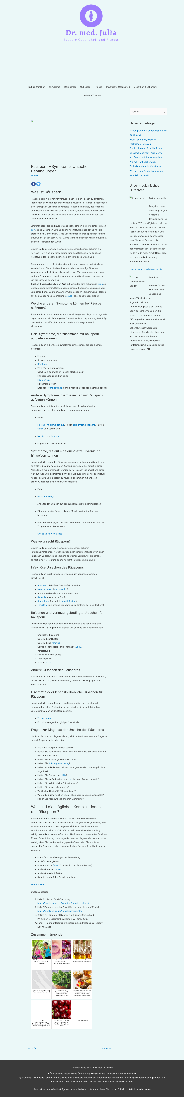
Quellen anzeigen (39, 892)
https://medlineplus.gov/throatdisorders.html (59, 911)
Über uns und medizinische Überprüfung (69, 1073)
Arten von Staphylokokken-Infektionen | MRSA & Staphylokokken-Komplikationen (146, 143)
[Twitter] (38, 184)
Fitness (34, 175)
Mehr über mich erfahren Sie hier (146, 269)
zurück (33, 1048)
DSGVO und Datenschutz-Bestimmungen (114, 1073)
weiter (106, 1048)
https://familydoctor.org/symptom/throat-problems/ (63, 903)
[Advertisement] (92, 63)
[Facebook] (33, 184)
